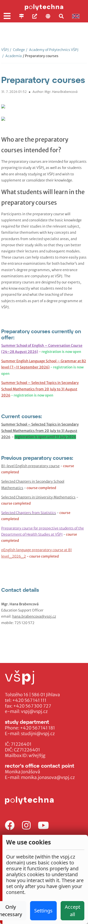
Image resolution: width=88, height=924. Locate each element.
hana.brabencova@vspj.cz (34, 616)
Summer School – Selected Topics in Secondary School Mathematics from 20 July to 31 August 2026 (40, 388)
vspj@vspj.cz (34, 711)
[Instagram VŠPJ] (26, 825)
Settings (43, 910)
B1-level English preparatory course (30, 466)
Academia (12, 56)
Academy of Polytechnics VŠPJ (52, 50)
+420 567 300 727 (32, 706)
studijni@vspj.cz (38, 733)
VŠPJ (5, 50)
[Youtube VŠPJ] (43, 825)
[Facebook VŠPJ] (10, 825)
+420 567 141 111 (29, 700)
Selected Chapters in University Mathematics (38, 497)
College (17, 50)
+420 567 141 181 (37, 728)
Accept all (72, 911)
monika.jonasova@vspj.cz (48, 777)
